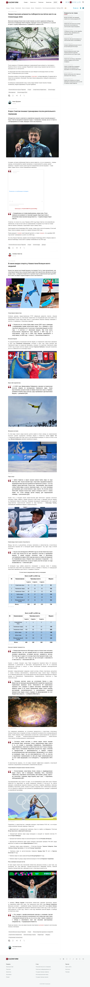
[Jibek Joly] (76, 8)
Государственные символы (42, 972)
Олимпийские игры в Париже (17, 89)
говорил (42, 233)
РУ (70, 2)
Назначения (18, 8)
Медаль (48, 934)
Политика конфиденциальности (43, 969)
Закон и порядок (26, 8)
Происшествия (9, 966)
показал (19, 233)
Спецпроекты (38, 8)
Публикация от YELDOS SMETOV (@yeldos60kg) (26, 208)
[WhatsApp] (13, 96)
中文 (75, 2)
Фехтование (12, 92)
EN (72, 2)
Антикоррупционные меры (42, 974)
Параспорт (41, 934)
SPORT (55, 2)
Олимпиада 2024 (22, 92)
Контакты (67, 969)
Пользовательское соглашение (43, 966)
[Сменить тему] (62, 2)
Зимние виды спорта (30, 934)
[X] (24, 96)
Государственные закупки (42, 977)
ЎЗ (80, 2)
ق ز (77, 2)
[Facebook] (20, 96)
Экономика (8, 974)
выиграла (41, 925)
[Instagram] (9, 96)
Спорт (29, 89)
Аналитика (48, 2)
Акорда (12, 8)
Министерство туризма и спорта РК (43, 932)
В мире (7, 977)
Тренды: (8, 8)
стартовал (34, 76)
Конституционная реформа (49, 8)
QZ (68, 2)
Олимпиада (51, 89)
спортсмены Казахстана (39, 89)
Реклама (67, 972)
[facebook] (70, 959)
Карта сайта (68, 966)
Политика (8, 969)
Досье (32, 8)
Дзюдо (44, 244)
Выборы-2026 (60, 8)
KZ (66, 2)
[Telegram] (17, 96)
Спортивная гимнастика (15, 937)
